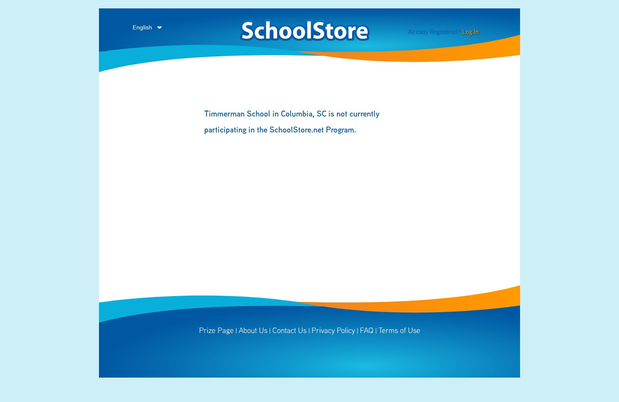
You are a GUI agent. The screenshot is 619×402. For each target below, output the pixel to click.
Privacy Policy (333, 330)
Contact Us (289, 330)
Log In (470, 31)
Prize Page (216, 330)
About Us (253, 330)
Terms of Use (399, 330)
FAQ (367, 330)
